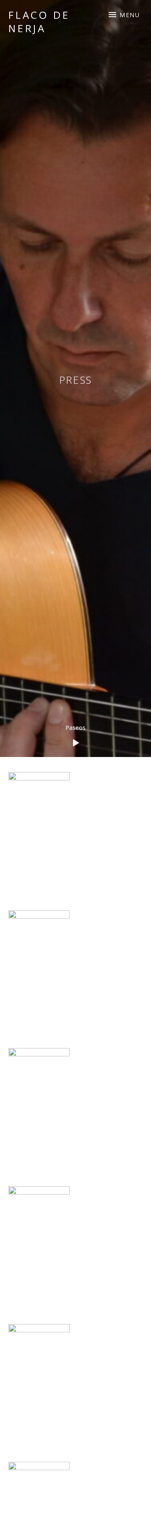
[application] (75, 736)
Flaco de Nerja (39, 21)
